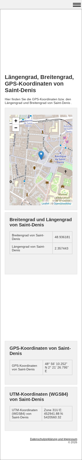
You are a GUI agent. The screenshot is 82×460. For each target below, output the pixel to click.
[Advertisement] (41, 42)
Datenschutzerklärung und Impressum (53, 439)
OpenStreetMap (62, 203)
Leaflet (45, 203)
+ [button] (15, 121)
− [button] (15, 128)
